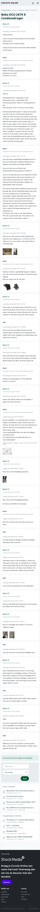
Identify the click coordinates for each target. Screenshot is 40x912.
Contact (3, 902)
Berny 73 (6, 24)
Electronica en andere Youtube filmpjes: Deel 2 (21, 802)
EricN (5, 57)
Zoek (25, 778)
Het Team (24, 892)
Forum (14, 10)
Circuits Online (5, 10)
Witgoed (21, 10)
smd (4, 322)
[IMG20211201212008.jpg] (7, 251)
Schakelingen (5, 894)
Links (2, 899)
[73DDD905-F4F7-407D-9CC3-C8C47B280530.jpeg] (7, 287)
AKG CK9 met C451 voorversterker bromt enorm (21, 791)
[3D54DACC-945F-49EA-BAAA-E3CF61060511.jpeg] (16, 287)
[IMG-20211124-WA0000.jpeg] (5, 479)
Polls (22, 897)
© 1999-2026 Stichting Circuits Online (13, 908)
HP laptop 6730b (11, 831)
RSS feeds (24, 899)
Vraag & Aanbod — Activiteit (12, 816)
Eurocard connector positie (14, 796)
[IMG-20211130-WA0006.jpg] (15, 251)
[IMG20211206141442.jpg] (12, 634)
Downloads (4, 897)
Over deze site (25, 894)
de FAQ (29, 758)
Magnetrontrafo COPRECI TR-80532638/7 (19, 837)
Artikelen (4, 892)
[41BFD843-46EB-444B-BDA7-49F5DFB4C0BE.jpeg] (7, 451)
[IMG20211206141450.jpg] (5, 634)
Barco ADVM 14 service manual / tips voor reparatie (22, 808)
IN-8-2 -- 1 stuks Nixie (12, 825)
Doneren (6, 882)
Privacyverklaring (33, 908)
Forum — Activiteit (9, 786)
